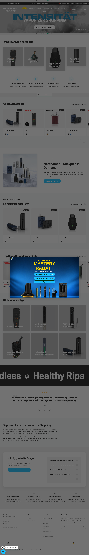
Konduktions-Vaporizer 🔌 (44, 278)
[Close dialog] (11, 258)
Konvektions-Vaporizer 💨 (44, 274)
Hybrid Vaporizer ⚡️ (44, 282)
